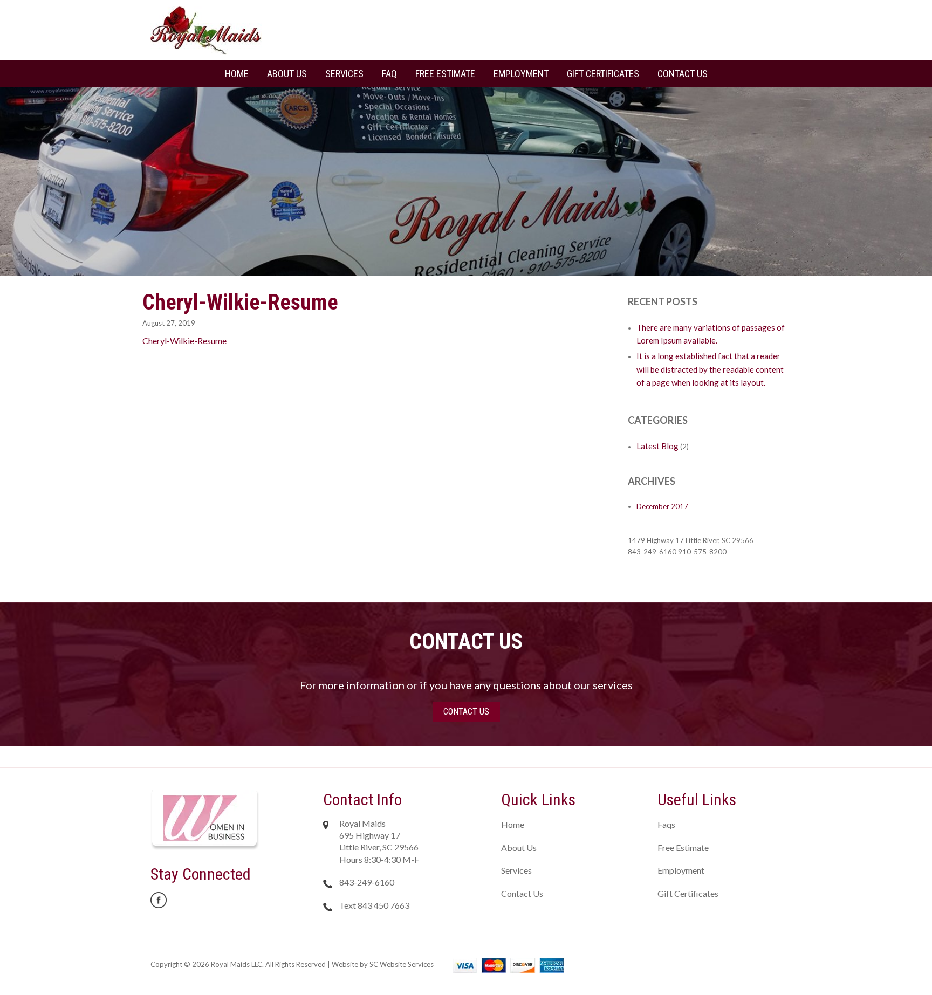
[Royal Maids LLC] (206, 29)
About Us (287, 73)
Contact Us (682, 73)
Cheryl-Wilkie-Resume (184, 340)
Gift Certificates (603, 73)
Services (344, 73)
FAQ (389, 73)
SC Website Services (401, 964)
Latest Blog (657, 446)
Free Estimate (445, 73)
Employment (521, 73)
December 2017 (662, 506)
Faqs (666, 824)
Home (237, 73)
